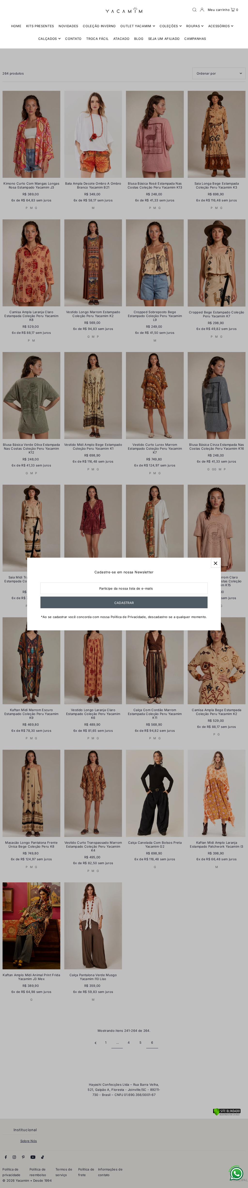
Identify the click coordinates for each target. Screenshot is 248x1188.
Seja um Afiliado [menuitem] (164, 39)
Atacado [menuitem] (121, 39)
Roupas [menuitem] (193, 26)
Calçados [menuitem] (47, 39)
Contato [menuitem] (73, 39)
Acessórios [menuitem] (219, 26)
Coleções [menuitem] (169, 26)
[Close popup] (215, 563)
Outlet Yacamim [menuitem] (135, 26)
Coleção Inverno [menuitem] (99, 26)
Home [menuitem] (16, 26)
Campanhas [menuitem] (195, 39)
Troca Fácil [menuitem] (97, 39)
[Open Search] (194, 10)
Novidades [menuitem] (68, 26)
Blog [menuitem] (139, 39)
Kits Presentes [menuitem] (40, 26)
